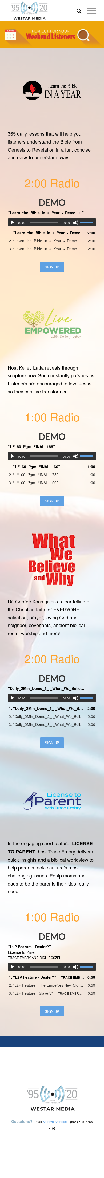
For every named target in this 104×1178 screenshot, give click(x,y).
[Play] (12, 222)
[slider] (88, 222)
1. (47, 232)
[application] (52, 222)
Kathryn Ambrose (55, 1121)
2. (47, 240)
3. (47, 248)
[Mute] (75, 222)
